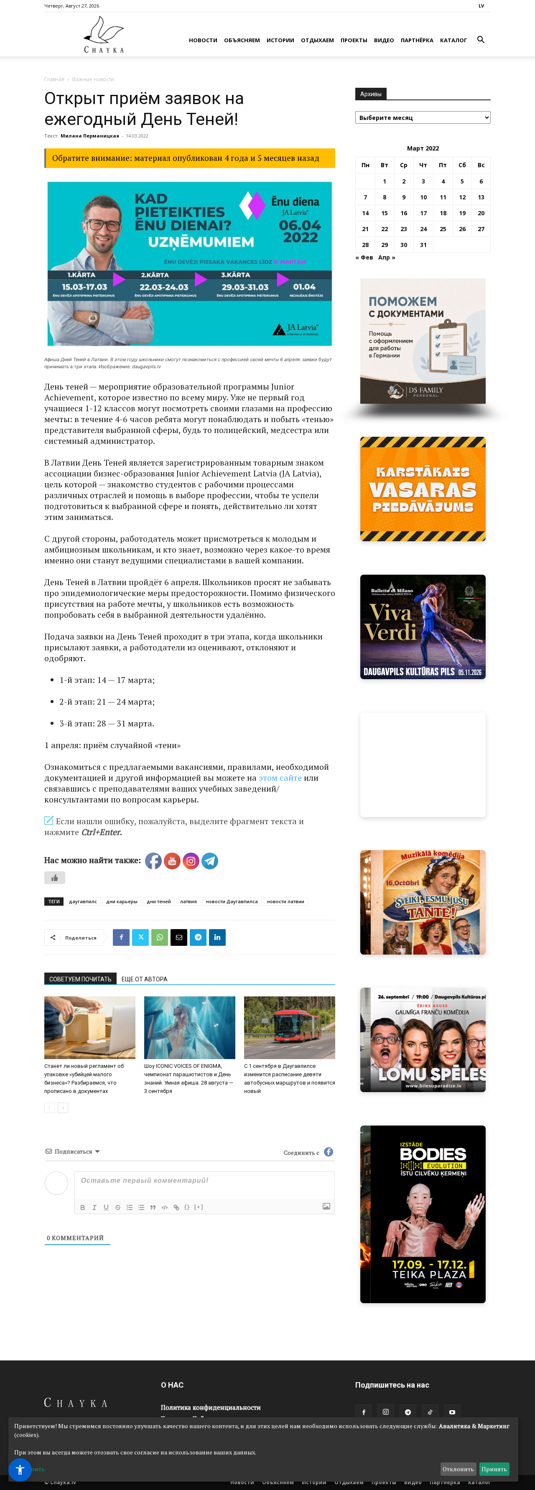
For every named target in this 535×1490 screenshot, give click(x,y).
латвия (188, 901)
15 (384, 213)
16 (403, 213)
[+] (199, 1207)
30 (403, 245)
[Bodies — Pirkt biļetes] (423, 1214)
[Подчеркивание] (106, 1207)
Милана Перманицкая (90, 135)
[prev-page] (49, 1108)
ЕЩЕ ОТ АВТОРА (145, 979)
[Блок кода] (165, 1207)
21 (365, 229)
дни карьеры (122, 901)
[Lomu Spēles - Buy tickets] (423, 1040)
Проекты (354, 40)
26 (462, 229)
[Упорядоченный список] (129, 1207)
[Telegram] (198, 937)
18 (443, 213)
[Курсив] (94, 1207)
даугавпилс (83, 901)
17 (423, 213)
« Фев (364, 257)
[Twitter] (140, 937)
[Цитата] (153, 1207)
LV (481, 6)
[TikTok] (430, 1412)
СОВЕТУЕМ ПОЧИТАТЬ (80, 979)
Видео (384, 40)
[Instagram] (385, 1412)
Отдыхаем (317, 40)
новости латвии (285, 901)
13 (481, 197)
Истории (280, 40)
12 (462, 197)
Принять (494, 1469)
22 (384, 229)
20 (481, 213)
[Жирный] (83, 1207)
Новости (203, 40)
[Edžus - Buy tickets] (423, 765)
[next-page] (63, 1108)
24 (423, 229)
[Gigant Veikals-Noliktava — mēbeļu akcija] (423, 489)
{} (187, 1207)
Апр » (386, 257)
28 (365, 245)
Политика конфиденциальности (211, 1407)
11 (443, 197)
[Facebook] (121, 937)
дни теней (159, 901)
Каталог (453, 40)
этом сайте (280, 777)
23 (403, 229)
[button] (481, 41)
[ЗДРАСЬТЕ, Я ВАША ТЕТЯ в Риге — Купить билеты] (423, 902)
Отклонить (458, 1469)
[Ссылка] (176, 1207)
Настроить (29, 1469)
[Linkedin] (217, 937)
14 (365, 213)
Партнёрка (417, 40)
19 (462, 213)
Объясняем (242, 40)
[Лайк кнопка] (54, 877)
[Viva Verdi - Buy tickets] (423, 627)
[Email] (179, 937)
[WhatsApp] (159, 937)
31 (423, 245)
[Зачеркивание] (118, 1207)
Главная (54, 79)
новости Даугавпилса (232, 901)
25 (443, 229)
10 (423, 197)
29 (384, 245)
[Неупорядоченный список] (141, 1207)
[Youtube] (452, 1412)
